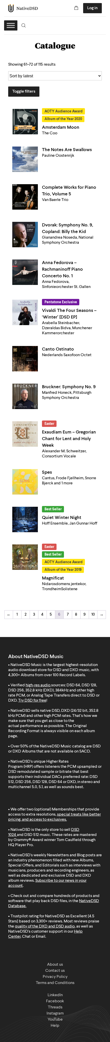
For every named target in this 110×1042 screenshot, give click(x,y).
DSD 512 (31, 835)
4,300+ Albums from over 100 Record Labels (46, 675)
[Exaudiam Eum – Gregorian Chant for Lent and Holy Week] (25, 434)
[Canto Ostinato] (25, 358)
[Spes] (25, 482)
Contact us (55, 971)
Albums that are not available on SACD (56, 751)
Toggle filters (23, 92)
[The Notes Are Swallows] (25, 159)
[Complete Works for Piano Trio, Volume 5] (25, 197)
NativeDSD (23, 8)
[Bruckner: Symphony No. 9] (25, 396)
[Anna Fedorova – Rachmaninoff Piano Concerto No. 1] (25, 272)
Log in (92, 8)
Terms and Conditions (55, 983)
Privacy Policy (55, 977)
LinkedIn (55, 995)
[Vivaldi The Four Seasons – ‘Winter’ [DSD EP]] (25, 312)
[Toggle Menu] (11, 25)
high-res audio (38, 685)
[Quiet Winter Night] (25, 519)
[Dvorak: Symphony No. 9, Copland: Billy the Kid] (25, 234)
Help (55, 1026)
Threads (55, 1007)
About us (55, 965)
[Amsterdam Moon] (25, 121)
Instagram (55, 1013)
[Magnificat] (25, 557)
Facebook (55, 1001)
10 (93, 615)
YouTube (55, 1020)
